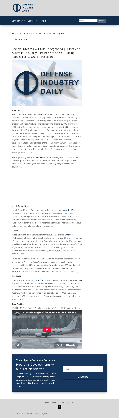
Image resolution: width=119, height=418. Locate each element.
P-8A (80, 280)
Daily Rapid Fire (19, 39)
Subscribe (70, 402)
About (54, 402)
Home (47, 402)
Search (101, 21)
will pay (39, 157)
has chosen (38, 114)
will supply (34, 258)
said (51, 210)
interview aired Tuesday (69, 210)
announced (69, 235)
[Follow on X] (59, 407)
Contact (31, 21)
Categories (17, 21)
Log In (43, 21)
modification (41, 280)
